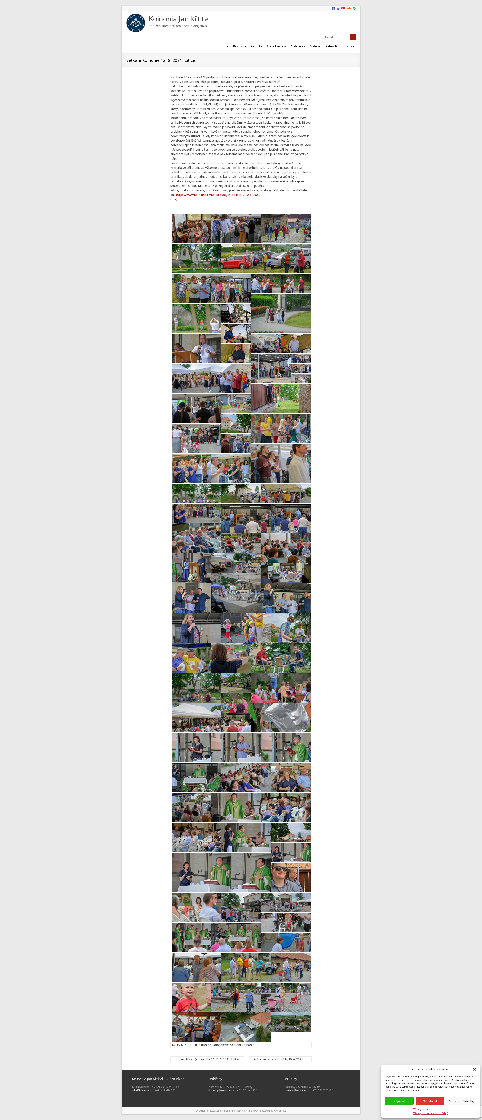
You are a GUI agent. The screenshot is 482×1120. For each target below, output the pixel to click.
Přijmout (399, 1101)
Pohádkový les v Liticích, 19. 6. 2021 (280, 1059)
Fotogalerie (221, 1045)
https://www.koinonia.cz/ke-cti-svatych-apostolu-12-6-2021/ (218, 195)
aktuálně (205, 1045)
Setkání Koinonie (242, 1045)
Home (223, 46)
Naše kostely (276, 46)
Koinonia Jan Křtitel (179, 18)
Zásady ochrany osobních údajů (430, 1113)
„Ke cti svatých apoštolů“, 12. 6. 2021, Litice (207, 1059)
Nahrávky (298, 46)
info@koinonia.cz (142, 1090)
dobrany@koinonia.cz (221, 1090)
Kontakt (350, 46)
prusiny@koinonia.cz (297, 1090)
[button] (474, 1069)
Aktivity (256, 46)
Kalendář (332, 46)
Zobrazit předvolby (461, 1101)
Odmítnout (430, 1101)
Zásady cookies (421, 1109)
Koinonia (239, 46)
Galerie (315, 46)
